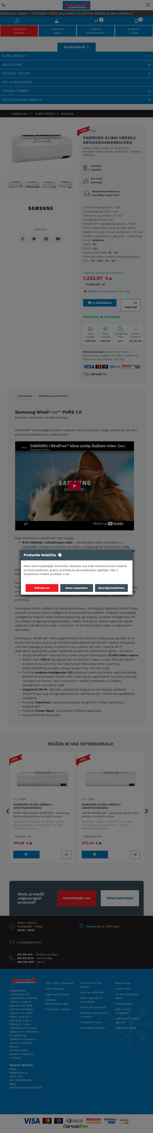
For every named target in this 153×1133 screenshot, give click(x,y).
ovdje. (66, 574)
